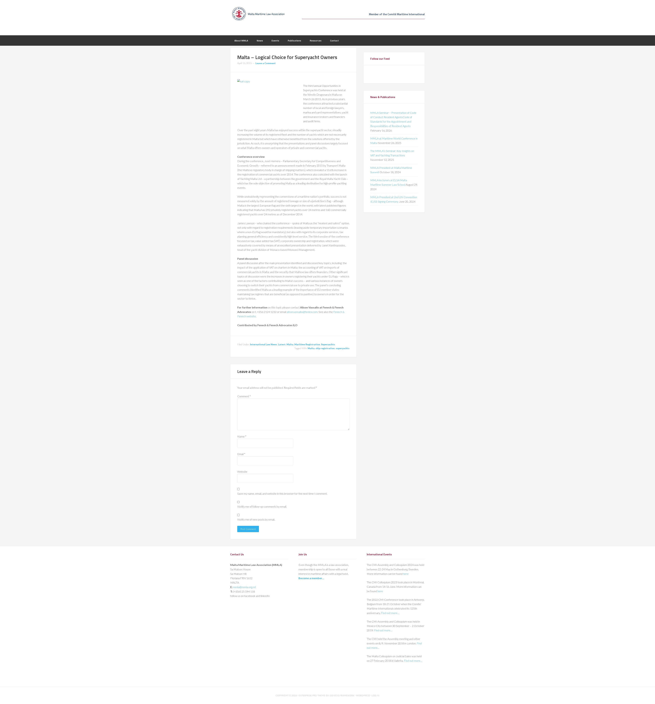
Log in (376, 695)
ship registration (325, 348)
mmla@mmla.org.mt (244, 587)
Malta (290, 344)
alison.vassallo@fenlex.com (302, 311)
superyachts (343, 348)
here (406, 573)
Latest (282, 344)
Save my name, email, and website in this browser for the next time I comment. (282, 493)
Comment (244, 396)
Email (241, 454)
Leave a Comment (266, 63)
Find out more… (390, 612)
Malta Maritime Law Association (257, 13)
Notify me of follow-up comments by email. (262, 506)
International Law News (263, 344)
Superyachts (328, 344)
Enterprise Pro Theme (312, 695)
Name (241, 436)
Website (242, 471)
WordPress (363, 695)
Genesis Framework (342, 695)
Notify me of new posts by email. (256, 519)
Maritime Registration (307, 344)
